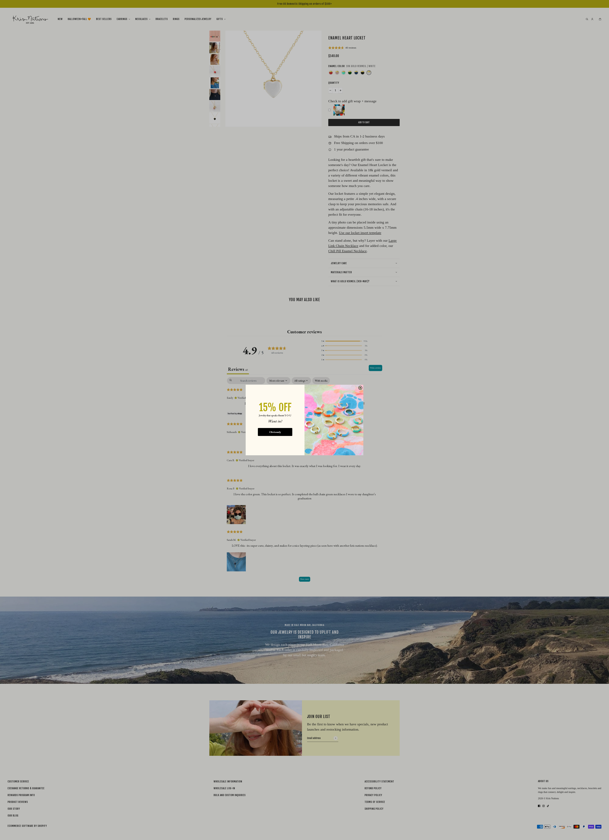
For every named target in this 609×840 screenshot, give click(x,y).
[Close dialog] (360, 388)
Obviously (275, 432)
